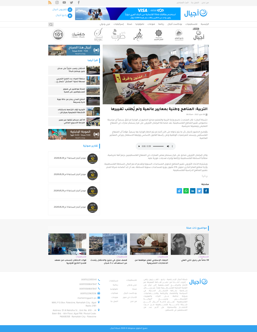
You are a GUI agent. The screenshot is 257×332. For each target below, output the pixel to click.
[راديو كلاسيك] (78, 34)
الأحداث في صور (130, 298)
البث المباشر (182, 3)
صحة (129, 24)
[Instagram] (57, 3)
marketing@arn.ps (87, 298)
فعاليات (114, 293)
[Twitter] (71, 3)
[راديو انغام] (178, 34)
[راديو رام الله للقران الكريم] (158, 34)
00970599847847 (88, 284)
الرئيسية (205, 24)
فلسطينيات (191, 24)
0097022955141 (89, 280)
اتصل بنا (195, 3)
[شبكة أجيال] (196, 14)
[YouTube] (64, 3)
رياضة (161, 24)
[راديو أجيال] (198, 34)
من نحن (205, 3)
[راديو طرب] (118, 34)
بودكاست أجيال (174, 24)
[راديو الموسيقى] (98, 34)
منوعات (151, 24)
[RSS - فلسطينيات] (49, 3)
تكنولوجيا (139, 24)
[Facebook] (78, 3)
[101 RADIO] (58, 34)
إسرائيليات (119, 24)
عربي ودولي (105, 24)
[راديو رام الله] (138, 34)
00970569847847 (88, 289)
